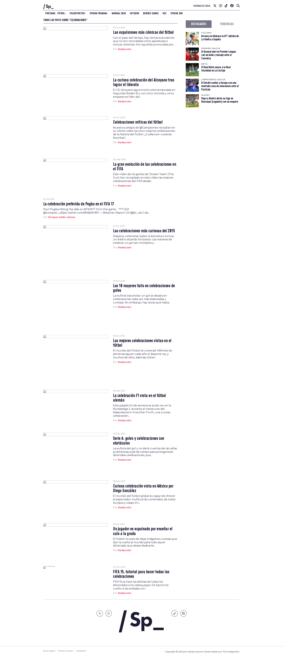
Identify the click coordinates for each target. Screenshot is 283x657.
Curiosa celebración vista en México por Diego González (143, 488)
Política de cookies (65, 650)
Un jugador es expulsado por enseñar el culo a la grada (142, 531)
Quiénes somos (151, 13)
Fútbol (61, 13)
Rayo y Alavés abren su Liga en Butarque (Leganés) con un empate (219, 100)
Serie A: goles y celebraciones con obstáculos (138, 441)
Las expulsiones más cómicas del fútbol (143, 32)
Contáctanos (81, 650)
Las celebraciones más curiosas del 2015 (144, 231)
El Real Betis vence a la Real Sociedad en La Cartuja (215, 69)
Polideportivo (77, 13)
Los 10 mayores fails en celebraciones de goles (144, 288)
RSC (165, 13)
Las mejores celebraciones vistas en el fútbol (142, 343)
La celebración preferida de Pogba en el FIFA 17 (78, 204)
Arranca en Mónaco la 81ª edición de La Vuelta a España (220, 37)
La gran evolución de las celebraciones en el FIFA (144, 166)
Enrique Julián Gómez (61, 217)
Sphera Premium (98, 13)
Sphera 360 (176, 13)
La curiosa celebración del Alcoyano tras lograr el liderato (143, 82)
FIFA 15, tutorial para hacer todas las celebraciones (141, 574)
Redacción (124, 49)
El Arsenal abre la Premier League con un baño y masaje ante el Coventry (218, 55)
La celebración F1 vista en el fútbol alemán (139, 398)
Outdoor (134, 13)
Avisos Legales (49, 650)
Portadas (50, 13)
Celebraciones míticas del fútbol (137, 122)
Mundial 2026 (119, 13)
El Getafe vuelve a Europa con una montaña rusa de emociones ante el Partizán (220, 86)
